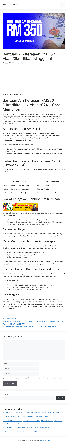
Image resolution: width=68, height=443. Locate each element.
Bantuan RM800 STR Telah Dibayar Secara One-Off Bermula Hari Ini (27, 427)
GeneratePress (45, 440)
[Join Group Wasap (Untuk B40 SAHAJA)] (20, 211)
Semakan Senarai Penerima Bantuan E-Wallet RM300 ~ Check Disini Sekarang (30, 416)
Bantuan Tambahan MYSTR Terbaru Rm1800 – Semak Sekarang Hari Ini (30, 327)
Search (5, 394)
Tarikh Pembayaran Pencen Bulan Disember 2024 (20, 432)
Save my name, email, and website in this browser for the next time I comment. (33, 378)
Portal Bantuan (11, 4)
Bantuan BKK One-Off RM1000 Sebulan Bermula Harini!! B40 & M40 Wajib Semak (32, 412)
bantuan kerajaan (11, 318)
